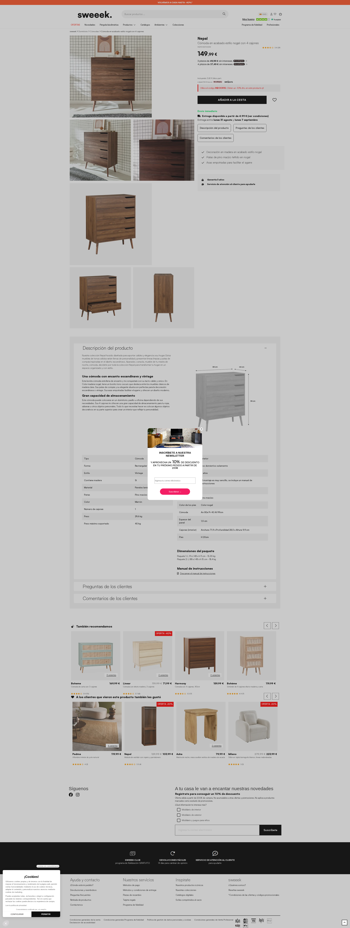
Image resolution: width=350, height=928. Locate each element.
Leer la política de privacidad (16, 905)
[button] (5, 923)
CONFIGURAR (17, 914)
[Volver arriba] (344, 922)
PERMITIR (45, 914)
